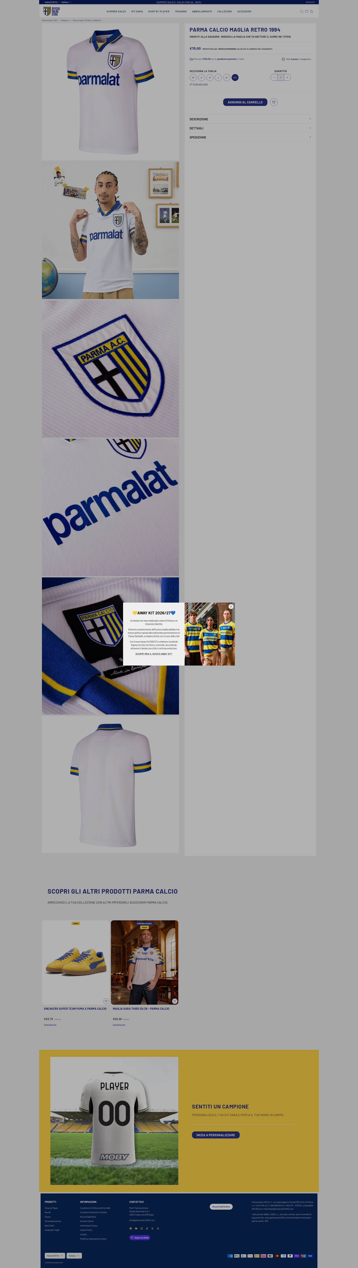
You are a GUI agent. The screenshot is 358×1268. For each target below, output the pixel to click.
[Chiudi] (231, 606)
